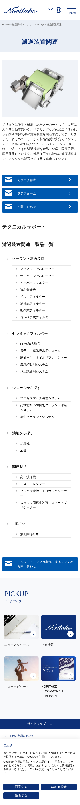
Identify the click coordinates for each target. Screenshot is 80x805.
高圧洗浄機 (28, 477)
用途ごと (19, 524)
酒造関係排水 (29, 534)
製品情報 (17, 24)
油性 (23, 450)
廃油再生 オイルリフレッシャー (43, 357)
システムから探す (26, 388)
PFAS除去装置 (30, 344)
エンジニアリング (34, 24)
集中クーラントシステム (37, 416)
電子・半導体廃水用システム (40, 350)
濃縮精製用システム (34, 364)
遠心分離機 (28, 289)
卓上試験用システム (34, 371)
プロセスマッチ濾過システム (40, 398)
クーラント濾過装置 (28, 258)
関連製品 (19, 467)
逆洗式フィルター (32, 303)
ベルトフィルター (32, 296)
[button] (10, 746)
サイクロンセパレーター (37, 276)
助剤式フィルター (32, 310)
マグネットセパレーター (37, 269)
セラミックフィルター (30, 333)
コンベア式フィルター (35, 317)
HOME (6, 24)
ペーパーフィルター (34, 283)
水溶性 (25, 443)
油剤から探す (23, 433)
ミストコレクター (32, 484)
